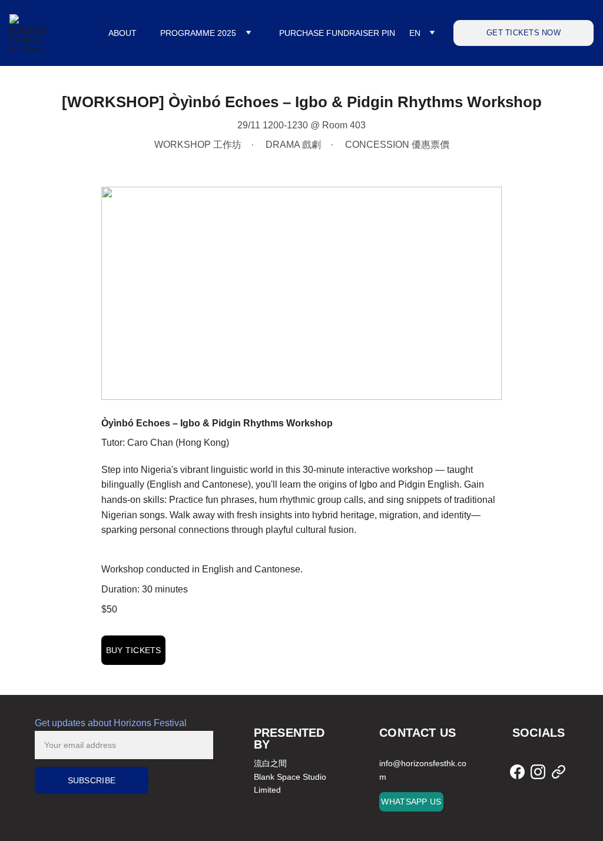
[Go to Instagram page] (538, 771)
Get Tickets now (523, 32)
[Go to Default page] (558, 771)
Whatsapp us (411, 801)
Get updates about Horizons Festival (111, 723)
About (122, 33)
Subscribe (92, 780)
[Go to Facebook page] (517, 771)
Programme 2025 (198, 33)
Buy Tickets (133, 650)
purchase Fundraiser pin (337, 33)
